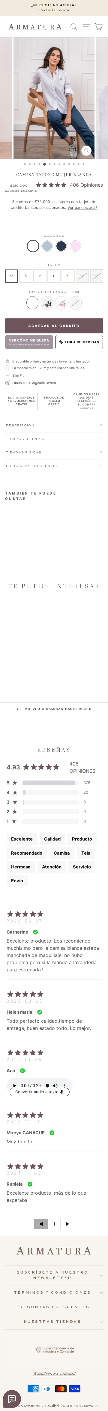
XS (11, 276)
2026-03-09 (25, 1000)
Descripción (20, 425)
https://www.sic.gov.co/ (54, 1373)
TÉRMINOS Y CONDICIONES (52, 1293)
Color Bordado (54, 291)
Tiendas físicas (23, 452)
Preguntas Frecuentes (32, 466)
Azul (32, 302)
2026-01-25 (24, 1059)
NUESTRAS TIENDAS (53, 1322)
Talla (54, 264)
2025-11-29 (24, 1121)
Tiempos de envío (25, 439)
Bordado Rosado (61, 302)
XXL (83, 276)
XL (68, 276)
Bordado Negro (47, 302)
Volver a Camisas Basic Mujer (57, 708)
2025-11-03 (24, 1172)
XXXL (96, 276)
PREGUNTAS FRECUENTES (52, 1307)
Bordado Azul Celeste (76, 302)
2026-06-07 (25, 920)
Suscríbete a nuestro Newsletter (52, 1275)
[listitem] (33, 246)
